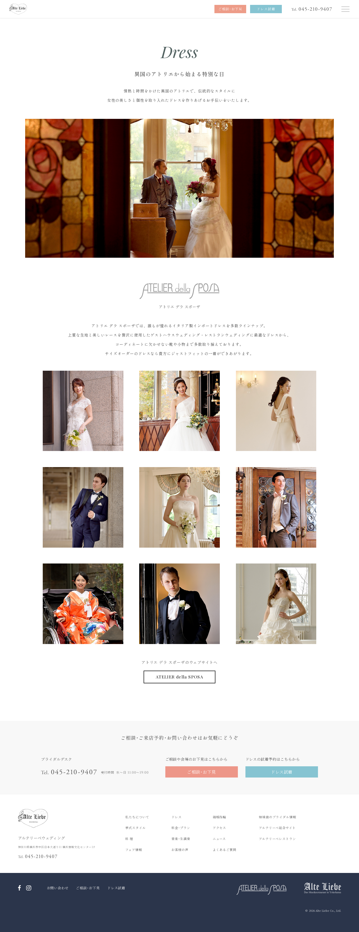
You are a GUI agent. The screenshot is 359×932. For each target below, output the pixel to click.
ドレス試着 (116, 887)
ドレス (176, 817)
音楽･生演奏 (180, 838)
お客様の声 (180, 849)
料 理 (129, 838)
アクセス (219, 827)
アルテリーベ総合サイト (277, 827)
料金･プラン (180, 827)
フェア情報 (133, 849)
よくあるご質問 (225, 849)
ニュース (219, 838)
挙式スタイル (135, 827)
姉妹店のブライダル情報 (277, 817)
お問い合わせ (58, 887)
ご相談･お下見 (88, 887)
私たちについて (137, 817)
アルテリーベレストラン (277, 838)
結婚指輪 (219, 817)
